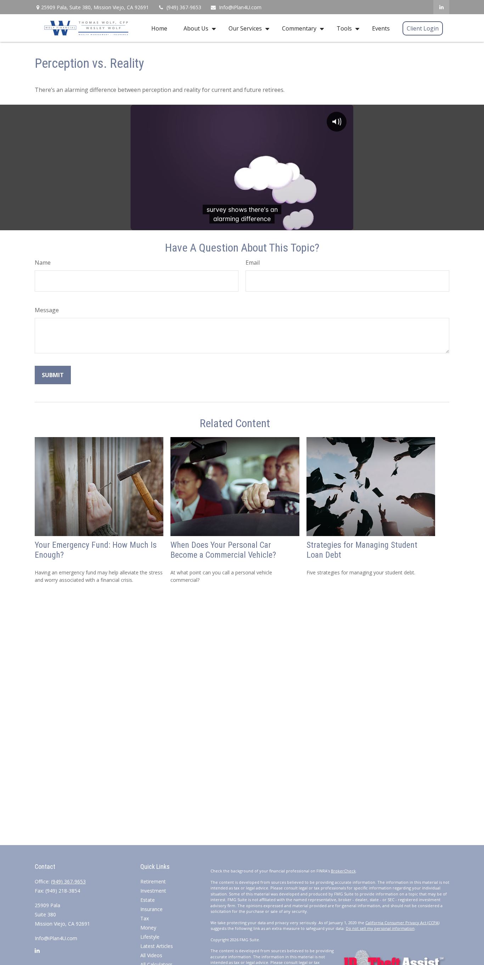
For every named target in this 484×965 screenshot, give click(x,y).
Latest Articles (156, 946)
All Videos (151, 955)
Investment (153, 890)
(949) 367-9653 (184, 7)
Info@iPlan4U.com (240, 7)
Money (148, 927)
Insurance (151, 909)
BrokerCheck (343, 870)
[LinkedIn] (441, 7)
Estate (147, 900)
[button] (159, 28)
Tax (144, 918)
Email (253, 262)
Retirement (153, 881)
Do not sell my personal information (380, 928)
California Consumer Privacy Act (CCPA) (402, 922)
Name (43, 262)
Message (47, 310)
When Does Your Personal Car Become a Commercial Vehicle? (223, 550)
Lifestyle (149, 936)
